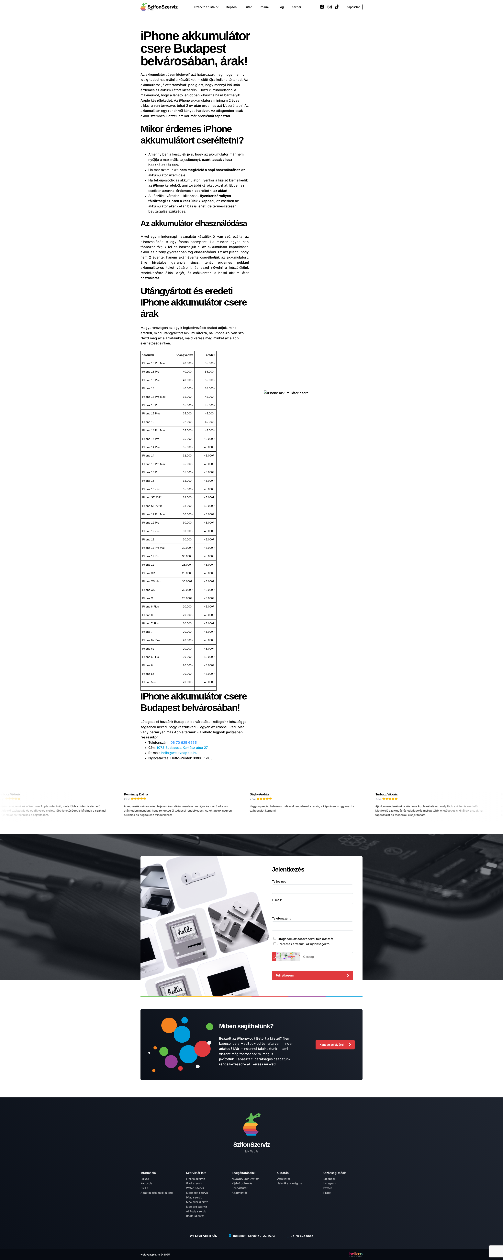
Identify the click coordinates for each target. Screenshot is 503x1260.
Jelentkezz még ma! (290, 1183)
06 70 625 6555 (184, 743)
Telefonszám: (281, 918)
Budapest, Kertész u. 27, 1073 (253, 1236)
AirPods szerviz (196, 1211)
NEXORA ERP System (245, 1178)
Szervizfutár (239, 1188)
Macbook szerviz (197, 1192)
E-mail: (277, 900)
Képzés (231, 7)
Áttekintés (284, 1178)
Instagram (329, 1183)
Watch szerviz (195, 1188)
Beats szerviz (195, 1216)
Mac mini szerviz (197, 1202)
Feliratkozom (285, 975)
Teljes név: (279, 881)
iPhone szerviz (195, 1178)
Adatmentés (240, 1192)
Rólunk (265, 7)
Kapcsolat (353, 7)
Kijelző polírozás (242, 1183)
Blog (280, 7)
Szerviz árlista (204, 7)
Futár (248, 7)
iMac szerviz (194, 1197)
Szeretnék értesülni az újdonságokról (303, 944)
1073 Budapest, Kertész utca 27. (182, 748)
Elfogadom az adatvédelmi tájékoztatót (305, 939)
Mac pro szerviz (196, 1206)
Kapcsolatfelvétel (331, 1044)
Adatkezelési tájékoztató (156, 1192)
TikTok (327, 1192)
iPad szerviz (194, 1183)
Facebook (329, 1178)
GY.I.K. (144, 1188)
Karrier (296, 7)
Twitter (327, 1188)
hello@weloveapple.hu (179, 753)
